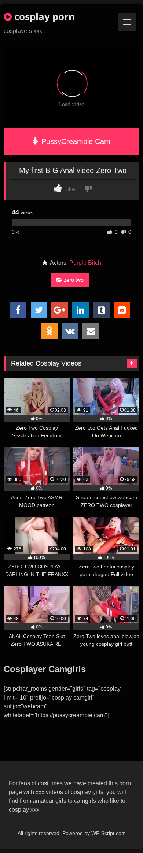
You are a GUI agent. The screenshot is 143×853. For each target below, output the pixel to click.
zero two (74, 280)
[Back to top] (120, 831)
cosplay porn (43, 16)
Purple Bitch (85, 263)
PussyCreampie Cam (74, 141)
